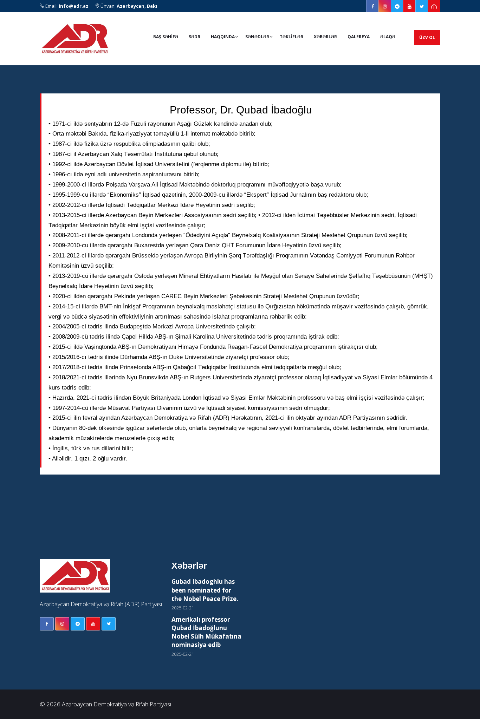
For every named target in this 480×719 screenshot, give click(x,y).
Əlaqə (387, 37)
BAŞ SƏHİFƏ (165, 37)
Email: (66, 6)
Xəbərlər (325, 37)
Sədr (194, 37)
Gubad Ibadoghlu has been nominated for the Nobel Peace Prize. (204, 590)
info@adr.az (74, 6)
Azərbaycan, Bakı (137, 6)
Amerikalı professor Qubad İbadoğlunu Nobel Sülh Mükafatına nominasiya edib (206, 632)
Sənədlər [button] (257, 37)
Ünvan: (128, 6)
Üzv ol (427, 37)
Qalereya (359, 37)
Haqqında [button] (223, 37)
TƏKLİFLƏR (291, 37)
